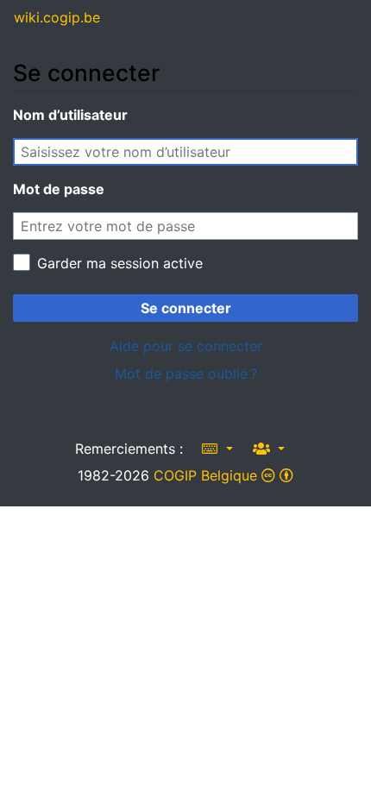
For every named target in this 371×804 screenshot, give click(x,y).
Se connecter (186, 308)
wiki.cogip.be (57, 17)
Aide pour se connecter (186, 346)
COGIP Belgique (205, 475)
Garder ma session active (120, 263)
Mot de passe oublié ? (186, 373)
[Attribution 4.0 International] (277, 475)
